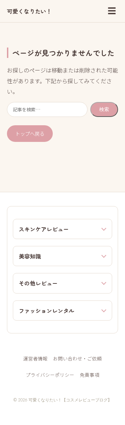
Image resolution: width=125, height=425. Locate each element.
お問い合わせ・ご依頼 (77, 358)
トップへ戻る (29, 133)
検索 (104, 109)
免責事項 (89, 374)
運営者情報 (35, 358)
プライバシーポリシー (50, 374)
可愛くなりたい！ (29, 11)
